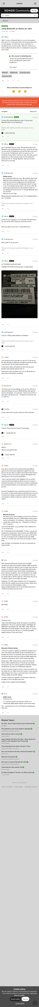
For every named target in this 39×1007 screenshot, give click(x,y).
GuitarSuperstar (8, 117)
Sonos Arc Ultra (6, 76)
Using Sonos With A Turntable (10, 748)
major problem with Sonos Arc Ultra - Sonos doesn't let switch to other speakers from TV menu (18, 740)
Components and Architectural (10, 764)
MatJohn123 (7, 386)
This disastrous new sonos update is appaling (15, 729)
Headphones (13, 72)
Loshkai (6, 357)
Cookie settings (18, 787)
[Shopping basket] (35, 3)
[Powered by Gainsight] (19, 783)
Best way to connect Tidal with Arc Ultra (13, 762)
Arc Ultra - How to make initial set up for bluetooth (17, 723)
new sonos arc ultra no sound (10, 734)
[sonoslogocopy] (19, 3)
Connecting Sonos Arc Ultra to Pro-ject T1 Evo (15, 746)
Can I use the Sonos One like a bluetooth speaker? (17, 751)
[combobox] (19, 15)
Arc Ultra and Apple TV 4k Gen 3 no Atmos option (16, 772)
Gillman (6, 37)
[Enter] (3, 15)
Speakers (5, 21)
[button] (2, 11)
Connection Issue (25, 72)
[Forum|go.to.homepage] (16, 10)
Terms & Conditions (7, 787)
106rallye (6, 409)
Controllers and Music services (10, 731)
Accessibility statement (30, 787)
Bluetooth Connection (8, 757)
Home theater (5, 736)
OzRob (6, 465)
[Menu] (3, 3)
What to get (4, 754)
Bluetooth (5, 72)
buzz (5, 560)
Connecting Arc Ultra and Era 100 (11, 767)
